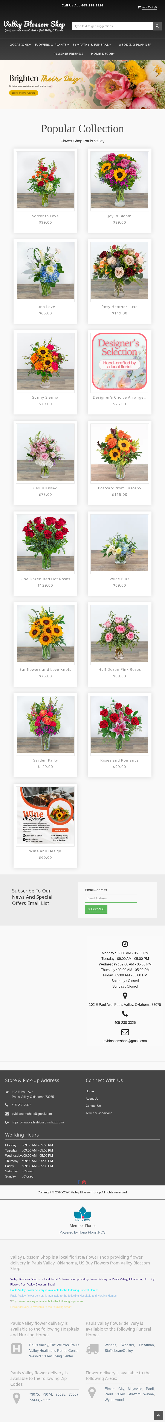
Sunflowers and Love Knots (45, 669)
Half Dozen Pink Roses (119, 669)
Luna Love (45, 306)
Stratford (134, 1394)
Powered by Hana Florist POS (82, 1232)
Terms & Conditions (99, 1113)
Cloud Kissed (45, 488)
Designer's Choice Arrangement (120, 397)
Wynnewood (114, 1400)
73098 (60, 1394)
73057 (73, 1394)
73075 (34, 1394)
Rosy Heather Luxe (119, 306)
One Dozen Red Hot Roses (45, 578)
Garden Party (45, 760)
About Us (92, 1098)
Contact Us (93, 1105)
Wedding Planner (135, 44)
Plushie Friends (68, 54)
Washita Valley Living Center (51, 1356)
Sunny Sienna (45, 397)
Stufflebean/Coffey (119, 1350)
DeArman (146, 1345)
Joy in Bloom (119, 215)
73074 (47, 1394)
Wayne (148, 1394)
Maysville (135, 1389)
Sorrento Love (45, 215)
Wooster (127, 1345)
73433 (34, 1400)
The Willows (59, 1345)
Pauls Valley (38, 1345)
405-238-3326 (92, 5)
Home (90, 1091)
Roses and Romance (119, 760)
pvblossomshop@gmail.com (32, 1113)
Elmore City (114, 1389)
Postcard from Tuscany (119, 488)
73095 (45, 1400)
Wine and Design (45, 850)
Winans (110, 1345)
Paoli (150, 1389)
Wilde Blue (120, 578)
